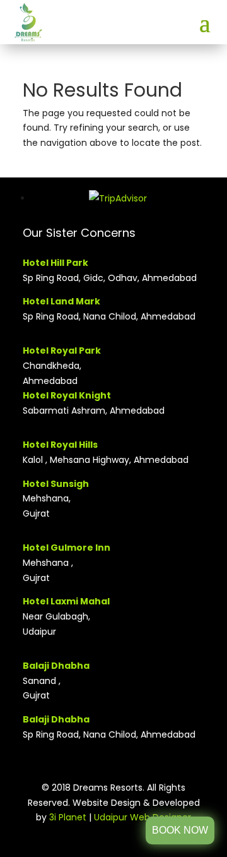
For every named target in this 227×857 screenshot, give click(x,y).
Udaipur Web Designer (142, 817)
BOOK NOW (180, 830)
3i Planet (69, 817)
